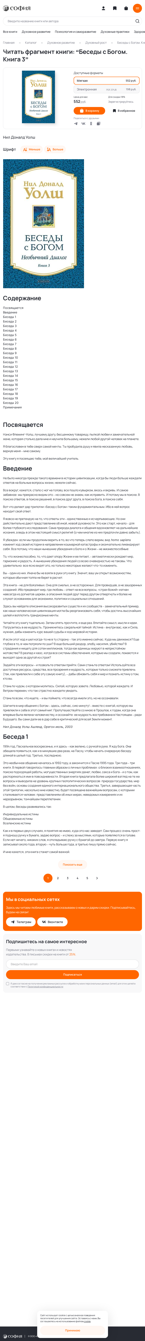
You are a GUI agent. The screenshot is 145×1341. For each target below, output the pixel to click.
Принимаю (72, 1330)
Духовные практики (115, 31)
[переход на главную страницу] (16, 8)
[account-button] (103, 8)
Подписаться (72, 975)
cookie (87, 1321)
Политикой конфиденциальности (45, 986)
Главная (9, 42)
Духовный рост (96, 42)
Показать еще (72, 864)
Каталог (31, 42)
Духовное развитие (36, 31)
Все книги (10, 31)
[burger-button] (137, 8)
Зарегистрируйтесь (120, 101)
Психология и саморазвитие (75, 31)
